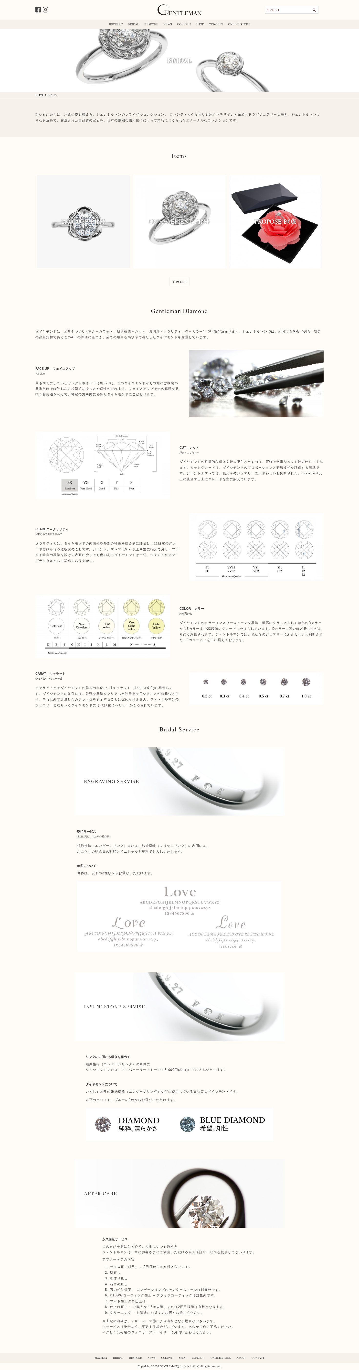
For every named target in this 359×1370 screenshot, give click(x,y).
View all (178, 281)
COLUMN (184, 24)
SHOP (200, 24)
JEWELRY (116, 24)
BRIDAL (133, 24)
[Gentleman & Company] (179, 13)
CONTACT (258, 1357)
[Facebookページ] (38, 9)
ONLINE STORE (239, 24)
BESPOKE (151, 24)
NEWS (167, 24)
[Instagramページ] (45, 9)
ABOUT (241, 1357)
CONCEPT (216, 24)
